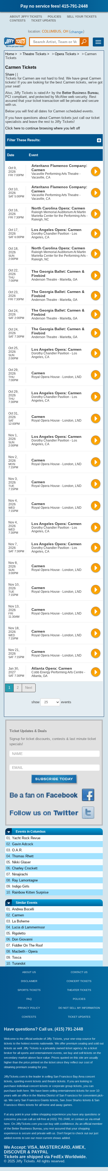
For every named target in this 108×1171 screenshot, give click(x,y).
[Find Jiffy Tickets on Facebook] (54, 795)
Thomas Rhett (23, 856)
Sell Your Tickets (81, 16)
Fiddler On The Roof (27, 945)
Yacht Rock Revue (26, 838)
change (77, 32)
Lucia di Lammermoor (28, 927)
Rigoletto (18, 933)
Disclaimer (29, 981)
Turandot (18, 963)
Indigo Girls (20, 886)
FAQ (29, 998)
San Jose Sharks (71, 1100)
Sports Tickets (29, 990)
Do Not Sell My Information (79, 1007)
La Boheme (20, 921)
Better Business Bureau (80, 93)
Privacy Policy (29, 1007)
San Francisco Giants (35, 1100)
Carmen (18, 915)
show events (51, 702)
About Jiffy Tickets (26, 16)
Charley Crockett (24, 868)
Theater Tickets (79, 990)
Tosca (16, 957)
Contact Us (79, 972)
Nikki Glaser (21, 862)
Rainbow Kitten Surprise (30, 892)
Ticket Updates (43, 20)
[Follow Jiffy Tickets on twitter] (54, 813)
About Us (29, 972)
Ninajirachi (20, 874)
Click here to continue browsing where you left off (42, 128)
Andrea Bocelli (23, 909)
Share (9, 74)
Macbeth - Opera (24, 951)
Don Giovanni (22, 939)
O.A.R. (17, 850)
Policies (54, 16)
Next (28, 688)
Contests (17, 20)
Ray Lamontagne (25, 880)
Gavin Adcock (22, 844)
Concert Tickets (79, 981)
